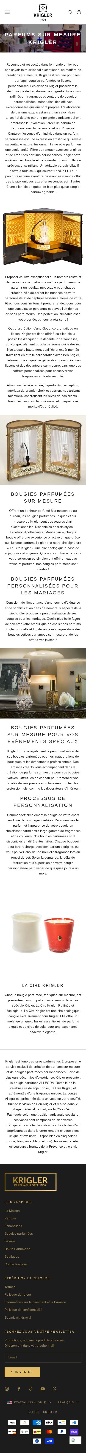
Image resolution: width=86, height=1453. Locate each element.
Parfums (11, 1218)
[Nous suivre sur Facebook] (19, 1388)
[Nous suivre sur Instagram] (7, 1388)
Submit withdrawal (18, 1317)
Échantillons (13, 1226)
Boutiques (12, 1256)
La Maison (12, 1211)
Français (66, 1402)
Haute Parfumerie (17, 1249)
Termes (10, 1287)
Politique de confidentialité (23, 1309)
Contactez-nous (16, 1264)
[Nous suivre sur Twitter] (54, 1388)
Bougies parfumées (19, 1233)
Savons (10, 1241)
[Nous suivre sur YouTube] (42, 1388)
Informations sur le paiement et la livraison (35, 1302)
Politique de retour (18, 1294)
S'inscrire (22, 1372)
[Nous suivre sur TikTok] (30, 1388)
